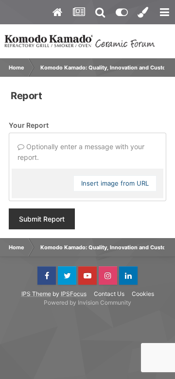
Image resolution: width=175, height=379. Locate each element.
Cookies (143, 293)
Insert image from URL (115, 183)
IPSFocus (74, 293)
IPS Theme (36, 293)
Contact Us (109, 293)
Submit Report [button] (42, 219)
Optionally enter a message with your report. (81, 151)
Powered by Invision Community (87, 302)
